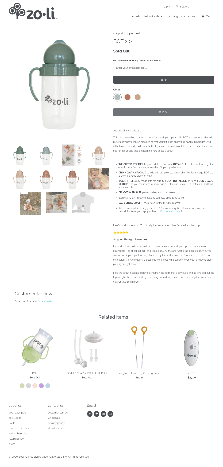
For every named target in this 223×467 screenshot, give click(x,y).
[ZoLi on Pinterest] (96, 414)
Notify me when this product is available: (137, 60)
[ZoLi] (33, 12)
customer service (58, 412)
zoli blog (172, 16)
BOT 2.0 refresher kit (170, 211)
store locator (55, 428)
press (12, 444)
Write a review (45, 301)
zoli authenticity (18, 433)
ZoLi (21, 456)
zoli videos (15, 417)
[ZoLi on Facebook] (90, 414)
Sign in (167, 7)
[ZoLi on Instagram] (103, 414)
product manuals (19, 428)
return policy (16, 438)
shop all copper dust (126, 33)
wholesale (54, 417)
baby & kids (152, 16)
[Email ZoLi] (110, 414)
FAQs (12, 423)
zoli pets (135, 16)
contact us (188, 16)
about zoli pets (17, 412)
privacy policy (56, 423)
